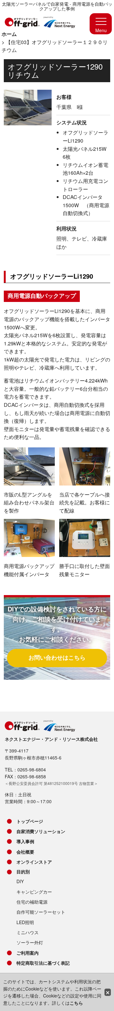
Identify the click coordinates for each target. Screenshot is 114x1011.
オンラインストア (34, 862)
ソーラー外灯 (29, 942)
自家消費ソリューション (40, 831)
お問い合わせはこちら (57, 657)
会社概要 (25, 852)
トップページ (29, 821)
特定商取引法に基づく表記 (43, 963)
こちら (76, 1003)
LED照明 (25, 922)
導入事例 (25, 841)
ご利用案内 (27, 953)
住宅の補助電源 (32, 902)
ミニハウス (27, 932)
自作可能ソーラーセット (40, 912)
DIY (20, 881)
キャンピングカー (34, 892)
